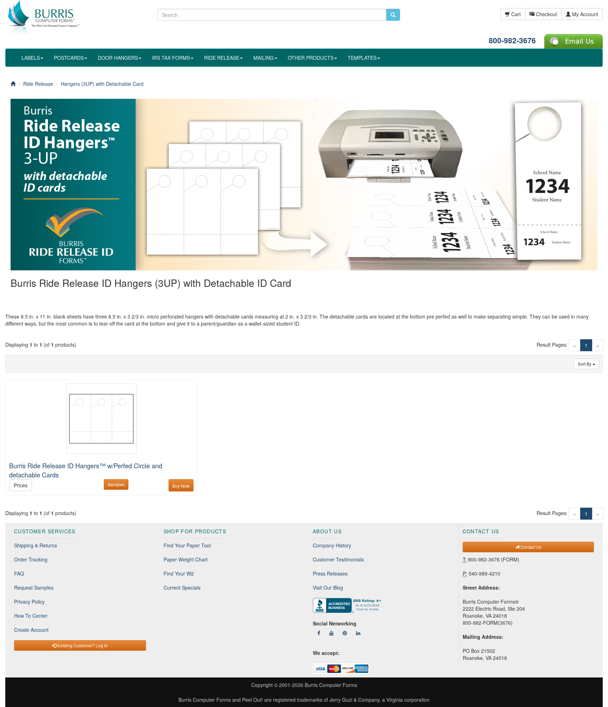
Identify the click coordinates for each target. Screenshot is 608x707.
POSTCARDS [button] (69, 57)
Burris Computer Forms (331, 684)
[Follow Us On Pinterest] (345, 633)
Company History (332, 545)
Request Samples (33, 587)
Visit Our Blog (328, 587)
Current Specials (182, 587)
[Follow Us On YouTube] (331, 633)
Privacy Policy (29, 601)
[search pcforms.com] (393, 15)
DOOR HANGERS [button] (118, 57)
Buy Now (181, 486)
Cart (515, 14)
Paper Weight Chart (186, 559)
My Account (584, 14)
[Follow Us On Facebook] (319, 633)
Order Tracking (31, 559)
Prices (20, 485)
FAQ (19, 573)
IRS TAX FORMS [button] (171, 57)
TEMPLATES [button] (362, 57)
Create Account (31, 629)
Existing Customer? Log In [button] (82, 645)
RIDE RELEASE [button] (221, 57)
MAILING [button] (263, 57)
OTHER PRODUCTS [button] (311, 57)
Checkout (545, 14)
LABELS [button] (30, 57)
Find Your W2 (179, 573)
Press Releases (330, 573)
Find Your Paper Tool (187, 545)
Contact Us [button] (530, 547)
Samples (116, 484)
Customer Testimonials (338, 559)
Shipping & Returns (35, 545)
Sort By (585, 364)
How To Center (31, 615)
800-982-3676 (512, 40)
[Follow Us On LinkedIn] (358, 633)
